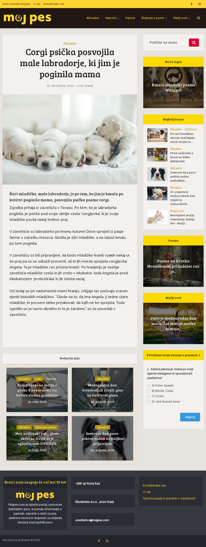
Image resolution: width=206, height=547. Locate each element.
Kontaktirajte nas (53, 3)
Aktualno (93, 18)
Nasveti (110, 18)
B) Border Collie (162, 391)
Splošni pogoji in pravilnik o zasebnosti (169, 498)
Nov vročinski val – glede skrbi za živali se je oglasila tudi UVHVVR (37, 438)
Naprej (190, 417)
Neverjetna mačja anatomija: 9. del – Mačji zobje (173, 323)
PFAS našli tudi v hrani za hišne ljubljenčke (181, 157)
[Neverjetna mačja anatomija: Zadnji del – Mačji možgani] (158, 217)
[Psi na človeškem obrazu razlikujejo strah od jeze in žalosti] (158, 135)
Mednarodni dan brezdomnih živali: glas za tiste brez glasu (102, 390)
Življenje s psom (152, 18)
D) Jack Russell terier (166, 401)
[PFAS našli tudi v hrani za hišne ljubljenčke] (158, 155)
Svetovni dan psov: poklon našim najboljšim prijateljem (102, 438)
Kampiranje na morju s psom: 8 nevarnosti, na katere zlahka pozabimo (37, 390)
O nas (36, 3)
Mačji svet (180, 18)
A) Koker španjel (163, 385)
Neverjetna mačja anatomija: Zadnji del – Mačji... (182, 219)
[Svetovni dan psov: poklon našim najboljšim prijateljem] (158, 174)
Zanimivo (190, 129)
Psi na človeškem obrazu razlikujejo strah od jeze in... (182, 138)
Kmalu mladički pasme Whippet (173, 87)
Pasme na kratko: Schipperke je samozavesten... (173, 266)
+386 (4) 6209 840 (87, 483)
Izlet (38, 378)
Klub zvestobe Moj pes (16, 3)
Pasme (130, 18)
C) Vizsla (158, 396)
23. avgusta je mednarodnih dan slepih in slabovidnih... (182, 198)
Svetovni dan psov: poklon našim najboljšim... (183, 176)
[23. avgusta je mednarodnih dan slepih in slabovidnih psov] (158, 193)
